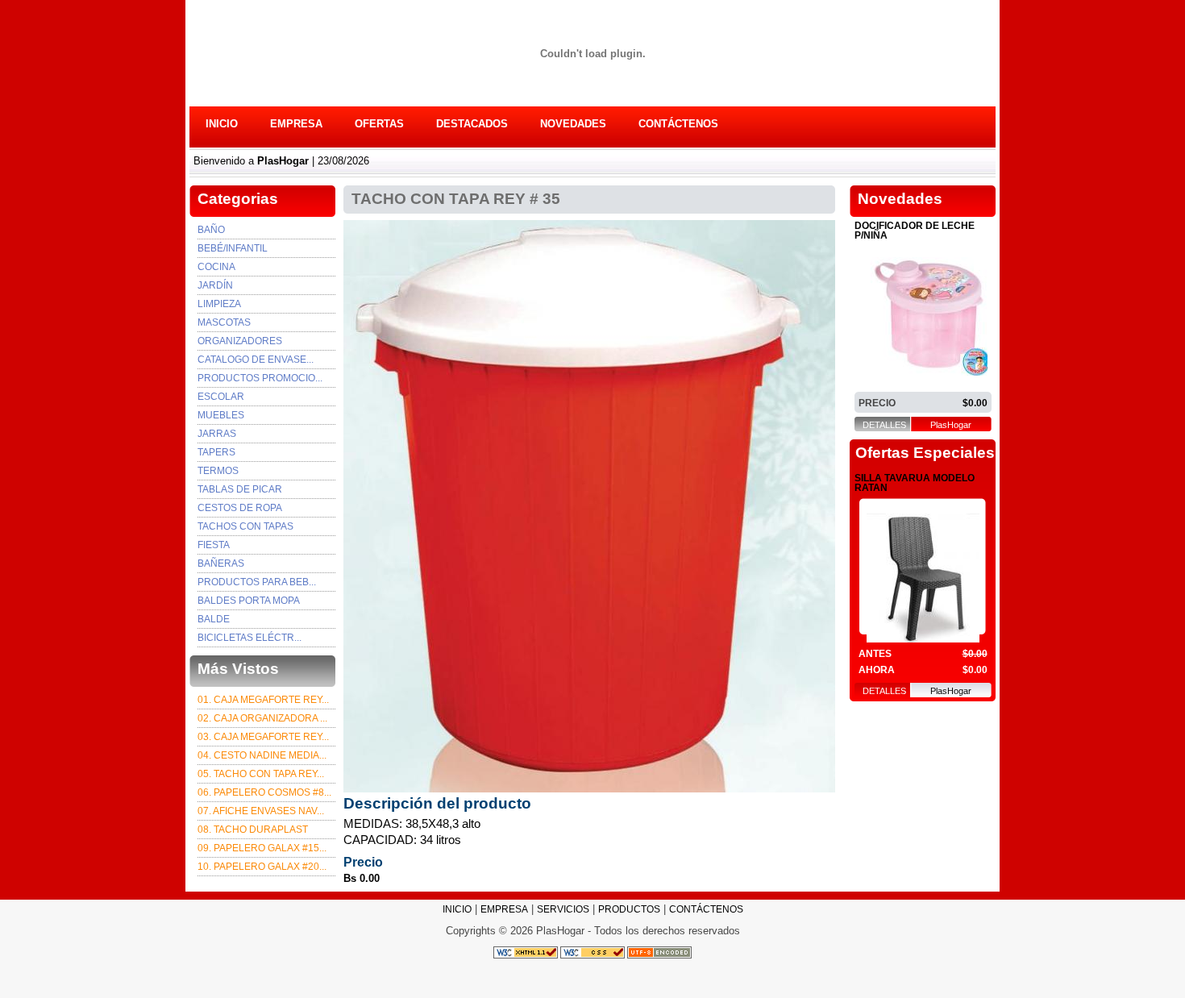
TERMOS (218, 471)
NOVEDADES (573, 124)
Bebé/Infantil (233, 248)
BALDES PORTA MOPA (249, 600)
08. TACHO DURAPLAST (253, 829)
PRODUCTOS (629, 909)
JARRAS (217, 434)
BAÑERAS (221, 563)
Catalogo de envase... (256, 359)
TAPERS (216, 452)
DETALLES (884, 425)
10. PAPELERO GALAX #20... (262, 866)
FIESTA (214, 545)
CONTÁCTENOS (678, 124)
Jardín (215, 285)
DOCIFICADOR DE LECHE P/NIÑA (914, 231)
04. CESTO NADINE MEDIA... (262, 755)
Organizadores (240, 341)
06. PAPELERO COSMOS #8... (264, 792)
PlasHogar (950, 425)
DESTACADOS (472, 124)
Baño (211, 230)
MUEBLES (221, 415)
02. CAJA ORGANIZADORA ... (262, 718)
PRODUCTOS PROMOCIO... (260, 378)
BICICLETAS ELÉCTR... (249, 637)
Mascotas (224, 322)
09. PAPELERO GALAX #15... (262, 848)
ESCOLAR (221, 396)
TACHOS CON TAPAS (245, 526)
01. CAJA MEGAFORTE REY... (263, 700)
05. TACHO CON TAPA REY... (261, 774)
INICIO (222, 124)
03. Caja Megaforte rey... (263, 737)
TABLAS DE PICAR (240, 489)
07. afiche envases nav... (261, 811)
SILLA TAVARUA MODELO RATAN (914, 483)
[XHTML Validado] (525, 952)
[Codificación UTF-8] (659, 952)
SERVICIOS (563, 909)
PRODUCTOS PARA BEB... (257, 582)
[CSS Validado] (591, 952)
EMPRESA (296, 124)
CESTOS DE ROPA (240, 508)
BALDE (214, 619)
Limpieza (219, 304)
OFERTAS (379, 124)
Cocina (216, 267)
